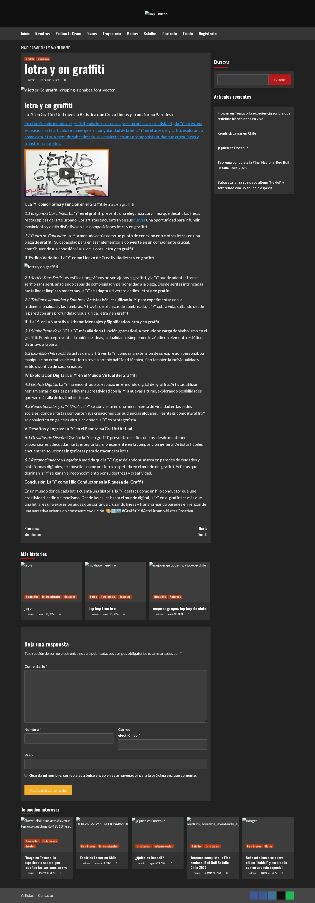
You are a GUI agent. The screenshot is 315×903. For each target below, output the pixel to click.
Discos (91, 33)
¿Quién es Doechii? (232, 148)
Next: (202, 531)
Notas (93, 597)
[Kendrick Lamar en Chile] (102, 834)
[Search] (291, 33)
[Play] (67, 173)
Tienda (188, 33)
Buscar (221, 62)
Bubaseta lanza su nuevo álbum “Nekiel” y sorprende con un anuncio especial (250, 185)
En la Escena (50, 841)
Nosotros (42, 33)
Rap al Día (160, 597)
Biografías (32, 597)
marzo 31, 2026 (47, 873)
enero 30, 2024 (46, 614)
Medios (132, 33)
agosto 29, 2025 (158, 863)
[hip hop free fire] (115, 582)
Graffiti (30, 59)
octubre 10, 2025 (103, 863)
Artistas (27, 895)
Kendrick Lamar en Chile (236, 133)
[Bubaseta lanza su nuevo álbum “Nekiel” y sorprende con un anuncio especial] (268, 834)
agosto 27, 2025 (213, 873)
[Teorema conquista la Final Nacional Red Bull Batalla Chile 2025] (213, 834)
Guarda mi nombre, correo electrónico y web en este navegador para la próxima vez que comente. (113, 775)
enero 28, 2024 (175, 614)
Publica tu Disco (68, 33)
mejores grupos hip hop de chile (179, 608)
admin (32, 80)
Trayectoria (112, 33)
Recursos (43, 59)
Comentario (36, 666)
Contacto (169, 33)
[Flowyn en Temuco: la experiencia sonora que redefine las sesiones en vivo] (47, 834)
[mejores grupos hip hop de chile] (179, 582)
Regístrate (208, 33)
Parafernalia (108, 597)
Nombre (32, 729)
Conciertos (32, 841)
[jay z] (51, 582)
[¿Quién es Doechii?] (158, 834)
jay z (28, 608)
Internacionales (51, 597)
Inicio (25, 33)
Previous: (32, 531)
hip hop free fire (102, 608)
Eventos (30, 846)
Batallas (150, 33)
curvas (140, 219)
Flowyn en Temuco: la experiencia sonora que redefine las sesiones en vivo (254, 116)
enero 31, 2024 (49, 80)
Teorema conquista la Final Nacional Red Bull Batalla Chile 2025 (253, 165)
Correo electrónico (129, 732)
